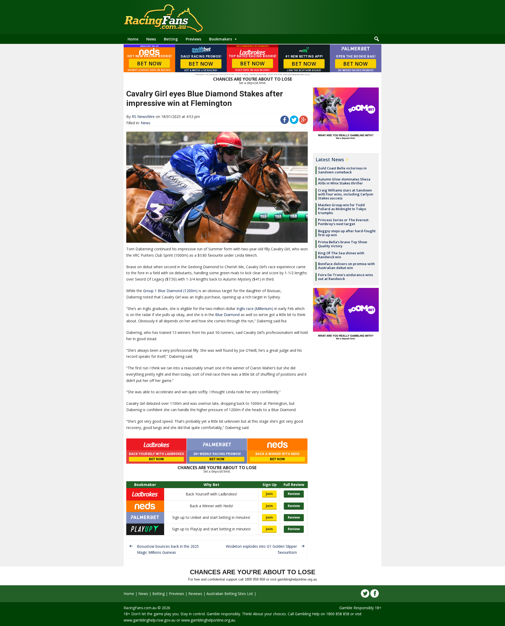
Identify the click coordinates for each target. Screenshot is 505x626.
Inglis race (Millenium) (254, 308)
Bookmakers (220, 39)
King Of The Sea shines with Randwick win (341, 255)
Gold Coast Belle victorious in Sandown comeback (342, 170)
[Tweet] (294, 122)
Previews (193, 39)
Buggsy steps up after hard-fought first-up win (347, 233)
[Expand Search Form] (376, 39)
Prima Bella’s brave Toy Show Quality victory (342, 244)
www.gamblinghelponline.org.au (208, 620)
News (151, 39)
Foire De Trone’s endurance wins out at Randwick (345, 276)
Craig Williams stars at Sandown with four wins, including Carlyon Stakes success (345, 194)
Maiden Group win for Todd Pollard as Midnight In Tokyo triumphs (342, 209)
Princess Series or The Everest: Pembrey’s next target (343, 222)
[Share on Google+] (303, 122)
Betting (171, 39)
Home (133, 39)
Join (269, 493)
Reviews (195, 593)
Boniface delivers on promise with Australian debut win (346, 265)
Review (294, 493)
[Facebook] (374, 593)
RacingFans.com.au (140, 607)
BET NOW (149, 63)
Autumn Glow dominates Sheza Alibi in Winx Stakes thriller (344, 181)
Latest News (330, 159)
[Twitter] (365, 593)
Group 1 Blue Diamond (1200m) (170, 290)
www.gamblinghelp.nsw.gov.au (149, 620)
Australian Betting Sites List (229, 593)
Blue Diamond (227, 314)
